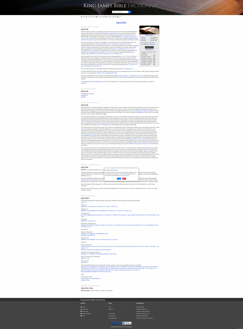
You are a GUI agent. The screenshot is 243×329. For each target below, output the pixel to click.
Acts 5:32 (126, 246)
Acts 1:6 (137, 270)
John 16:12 (141, 139)
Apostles (83, 97)
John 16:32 (119, 270)
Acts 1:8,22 (135, 143)
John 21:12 (132, 270)
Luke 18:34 (111, 268)
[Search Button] (129, 12)
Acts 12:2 (103, 59)
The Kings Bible (140, 307)
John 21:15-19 (146, 215)
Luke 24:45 (104, 239)
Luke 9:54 (127, 135)
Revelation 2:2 (97, 278)
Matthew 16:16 (88, 135)
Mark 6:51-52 (140, 267)
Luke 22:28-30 (131, 215)
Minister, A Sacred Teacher (103, 249)
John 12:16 (153, 268)
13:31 (149, 143)
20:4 (94, 54)
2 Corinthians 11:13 (86, 278)
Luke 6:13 (122, 69)
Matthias (89, 271)
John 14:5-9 (91, 270)
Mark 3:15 (92, 225)
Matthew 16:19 (85, 233)
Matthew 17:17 (85, 254)
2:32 (140, 143)
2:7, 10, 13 (131, 49)
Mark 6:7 (98, 225)
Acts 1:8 (96, 246)
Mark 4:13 (133, 267)
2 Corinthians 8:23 (87, 81)
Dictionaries (100, 17)
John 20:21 (114, 33)
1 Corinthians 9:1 (88, 66)
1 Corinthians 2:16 (122, 49)
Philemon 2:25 (147, 111)
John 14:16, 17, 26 (109, 44)
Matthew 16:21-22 (115, 267)
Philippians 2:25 (100, 81)
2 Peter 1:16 (147, 246)
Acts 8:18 (152, 44)
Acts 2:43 (135, 225)
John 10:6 (138, 268)
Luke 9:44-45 (103, 268)
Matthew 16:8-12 (105, 267)
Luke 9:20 (96, 135)
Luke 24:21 (135, 139)
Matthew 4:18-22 (86, 211)
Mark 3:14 (128, 36)
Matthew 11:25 (85, 221)
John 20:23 (139, 215)
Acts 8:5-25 (147, 149)
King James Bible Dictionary (143, 311)
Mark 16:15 (117, 215)
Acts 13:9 (115, 239)
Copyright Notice (112, 318)
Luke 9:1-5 (124, 215)
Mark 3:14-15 (102, 215)
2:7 (111, 54)
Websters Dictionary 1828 (142, 313)
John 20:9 (125, 270)
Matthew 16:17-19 (95, 239)
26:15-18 (98, 54)
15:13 (128, 56)
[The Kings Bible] (116, 323)
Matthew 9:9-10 (95, 211)
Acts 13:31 (141, 246)
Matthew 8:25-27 (86, 267)
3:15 (143, 143)
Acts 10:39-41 (133, 246)
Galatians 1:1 (129, 69)
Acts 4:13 (92, 221)
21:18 (132, 56)
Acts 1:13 (108, 206)
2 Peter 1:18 (155, 246)
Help (119, 17)
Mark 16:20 (118, 75)
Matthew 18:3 (94, 254)
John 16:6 (104, 270)
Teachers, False (85, 280)
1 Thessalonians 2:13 (110, 73)
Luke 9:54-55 (113, 254)
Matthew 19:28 (103, 233)
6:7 (132, 36)
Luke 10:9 (117, 225)
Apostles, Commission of (88, 235)
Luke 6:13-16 (102, 206)
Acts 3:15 (115, 246)
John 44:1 (153, 215)
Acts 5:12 (109, 149)
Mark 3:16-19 (94, 206)
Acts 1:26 (114, 206)
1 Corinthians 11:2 (96, 50)
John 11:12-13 (145, 268)
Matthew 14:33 (85, 258)
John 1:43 (128, 211)
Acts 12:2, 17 (122, 56)
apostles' (143, 40)
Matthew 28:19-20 (93, 215)
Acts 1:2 (110, 239)
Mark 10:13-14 (95, 268)
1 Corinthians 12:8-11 (134, 75)
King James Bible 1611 (141, 309)
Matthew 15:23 (95, 267)
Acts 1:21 (105, 52)
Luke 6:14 (91, 40)
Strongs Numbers (111, 17)
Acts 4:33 (120, 246)
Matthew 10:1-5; (120, 36)
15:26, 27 (116, 44)
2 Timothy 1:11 (117, 54)
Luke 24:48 (128, 143)
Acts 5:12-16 (141, 225)
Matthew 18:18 (94, 233)
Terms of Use (111, 313)
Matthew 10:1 (85, 225)
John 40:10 (84, 215)
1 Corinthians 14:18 (151, 225)
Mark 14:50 (84, 262)
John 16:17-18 (111, 270)
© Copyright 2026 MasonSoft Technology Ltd (121, 326)
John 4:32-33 (131, 268)
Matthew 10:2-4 (142, 112)
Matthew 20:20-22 (104, 254)
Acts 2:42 (152, 43)
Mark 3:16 (85, 40)
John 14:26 (97, 73)
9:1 (85, 38)
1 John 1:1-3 (84, 248)
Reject (124, 178)
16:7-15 (122, 44)
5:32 (146, 143)
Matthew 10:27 (85, 239)
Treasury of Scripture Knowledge (144, 318)
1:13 (108, 40)
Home (83, 17)
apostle (143, 37)
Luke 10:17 (124, 225)
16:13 (102, 73)
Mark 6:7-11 (110, 215)
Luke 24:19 (117, 268)
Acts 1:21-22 (102, 246)
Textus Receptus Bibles (142, 316)
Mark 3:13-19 (114, 211)
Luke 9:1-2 (111, 225)
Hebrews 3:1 (106, 33)
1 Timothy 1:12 (106, 54)
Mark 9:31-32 (86, 268)
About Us (110, 309)
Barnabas (83, 271)
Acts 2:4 (114, 49)
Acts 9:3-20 (89, 54)
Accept (119, 178)
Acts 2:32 (109, 246)
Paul (109, 271)
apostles (143, 39)
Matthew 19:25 (125, 267)
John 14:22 (98, 270)
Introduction (91, 17)
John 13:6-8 (84, 270)
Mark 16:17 (104, 225)
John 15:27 (129, 64)
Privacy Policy (111, 316)
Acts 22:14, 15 (97, 66)
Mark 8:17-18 (148, 267)
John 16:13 (85, 121)
